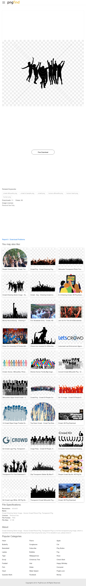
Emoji (4, 559)
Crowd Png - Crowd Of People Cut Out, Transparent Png (49, 397)
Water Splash (33, 571)
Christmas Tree (34, 559)
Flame (31, 540)
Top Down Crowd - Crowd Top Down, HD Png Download (49, 423)
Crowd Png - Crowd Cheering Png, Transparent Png (48, 269)
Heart (4, 540)
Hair (30, 563)
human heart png (72, 193)
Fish (3, 567)
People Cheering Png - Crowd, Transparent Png (18, 269)
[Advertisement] (43, 25)
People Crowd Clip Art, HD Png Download (72, 474)
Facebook (32, 574)
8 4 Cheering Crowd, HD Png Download (71, 295)
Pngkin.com (61, 571)
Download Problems (17, 239)
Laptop (4, 552)
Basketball (5, 548)
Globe (31, 567)
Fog (58, 552)
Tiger (4, 556)
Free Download (43, 152)
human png (7, 197)
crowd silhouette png (10, 193)
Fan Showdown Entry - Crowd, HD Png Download (47, 320)
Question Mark (7, 574)
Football (4, 563)
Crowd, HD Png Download (67, 423)
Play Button (60, 548)
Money (59, 574)
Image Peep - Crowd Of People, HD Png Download (47, 449)
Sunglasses (33, 544)
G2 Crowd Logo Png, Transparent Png (15, 449)
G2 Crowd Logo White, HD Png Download (16, 500)
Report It (5, 239)
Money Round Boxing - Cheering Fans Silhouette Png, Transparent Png (26, 320)
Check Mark (61, 559)
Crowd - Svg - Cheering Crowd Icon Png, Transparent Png (50, 295)
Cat (58, 544)
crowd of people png (27, 193)
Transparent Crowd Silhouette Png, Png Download (47, 500)
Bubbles (32, 552)
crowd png (41, 193)
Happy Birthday (62, 563)
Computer (60, 567)
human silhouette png (55, 193)
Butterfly (5, 544)
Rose (58, 556)
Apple (59, 540)
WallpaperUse (34, 556)
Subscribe (32, 548)
